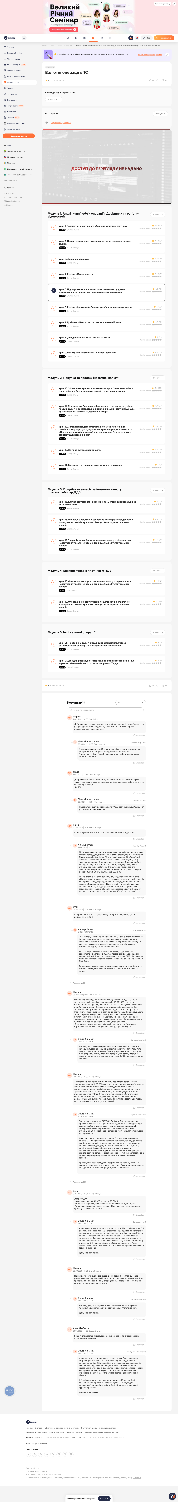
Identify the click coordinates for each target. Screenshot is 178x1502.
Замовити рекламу (162, 4)
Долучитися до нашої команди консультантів (45, 1432)
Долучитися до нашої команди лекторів (62, 1428)
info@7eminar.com (39, 1443)
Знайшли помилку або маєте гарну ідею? (102, 1432)
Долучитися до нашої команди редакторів (99, 1428)
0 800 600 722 (52, 1437)
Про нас (9, 205)
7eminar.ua (137, 1478)
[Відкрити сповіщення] (136, 37)
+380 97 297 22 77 (79, 1437)
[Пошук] (24, 37)
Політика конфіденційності (36, 1471)
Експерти (39, 1428)
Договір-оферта (32, 1468)
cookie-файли (89, 1499)
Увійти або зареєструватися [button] (150, 55)
